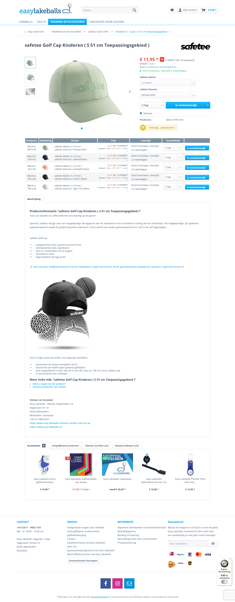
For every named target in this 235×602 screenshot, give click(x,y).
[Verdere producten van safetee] (195, 48)
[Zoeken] (134, 10)
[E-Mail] (129, 583)
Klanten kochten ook (97, 445)
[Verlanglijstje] (172, 10)
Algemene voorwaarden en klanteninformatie (142, 527)
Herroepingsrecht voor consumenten (137, 538)
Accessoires (35, 445)
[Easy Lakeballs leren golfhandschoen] (45, 464)
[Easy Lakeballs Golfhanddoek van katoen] (81, 464)
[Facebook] (106, 583)
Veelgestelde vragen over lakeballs (85, 527)
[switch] (224, 582)
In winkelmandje (186, 105)
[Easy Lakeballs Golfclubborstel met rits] (154, 464)
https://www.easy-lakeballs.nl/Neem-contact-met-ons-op (60, 423)
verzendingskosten (100, 596)
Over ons (72, 546)
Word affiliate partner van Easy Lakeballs (89, 554)
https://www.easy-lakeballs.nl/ (46, 426)
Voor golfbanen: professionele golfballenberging (83, 533)
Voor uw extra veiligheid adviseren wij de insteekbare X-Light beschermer (72, 266)
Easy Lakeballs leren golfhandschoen (45, 480)
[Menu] (230, 560)
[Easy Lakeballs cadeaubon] (117, 464)
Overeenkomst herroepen (83, 560)
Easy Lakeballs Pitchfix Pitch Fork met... (190, 480)
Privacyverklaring (127, 542)
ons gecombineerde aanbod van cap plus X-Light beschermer (149, 266)
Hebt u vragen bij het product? (48, 383)
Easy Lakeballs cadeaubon (117, 478)
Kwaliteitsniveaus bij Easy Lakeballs (86, 542)
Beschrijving (34, 199)
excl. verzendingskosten (166, 67)
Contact (71, 538)
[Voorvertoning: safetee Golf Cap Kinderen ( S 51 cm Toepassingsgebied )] (30, 62)
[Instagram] (117, 583)
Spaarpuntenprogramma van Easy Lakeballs (90, 550)
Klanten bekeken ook (127, 445)
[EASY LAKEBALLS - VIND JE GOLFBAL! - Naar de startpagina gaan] (47, 8)
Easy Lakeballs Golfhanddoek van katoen (81, 480)
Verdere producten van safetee (49, 386)
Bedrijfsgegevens (127, 531)
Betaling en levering (128, 535)
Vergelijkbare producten (65, 445)
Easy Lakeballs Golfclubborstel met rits (154, 480)
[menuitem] (109, 10)
